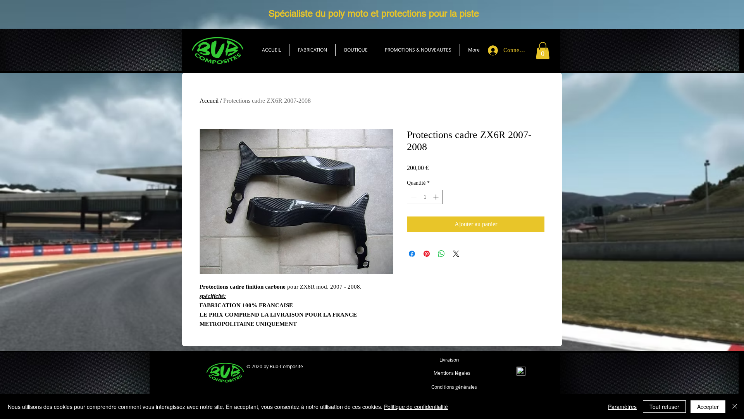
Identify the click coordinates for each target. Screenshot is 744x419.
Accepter (708, 406)
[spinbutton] (425, 197)
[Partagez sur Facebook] (412, 253)
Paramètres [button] (622, 406)
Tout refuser (664, 406)
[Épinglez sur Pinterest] (426, 253)
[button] (356, 50)
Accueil (209, 100)
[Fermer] (734, 406)
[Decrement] (413, 197)
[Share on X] (456, 253)
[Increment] (436, 197)
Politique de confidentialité (416, 406)
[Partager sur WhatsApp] (441, 253)
